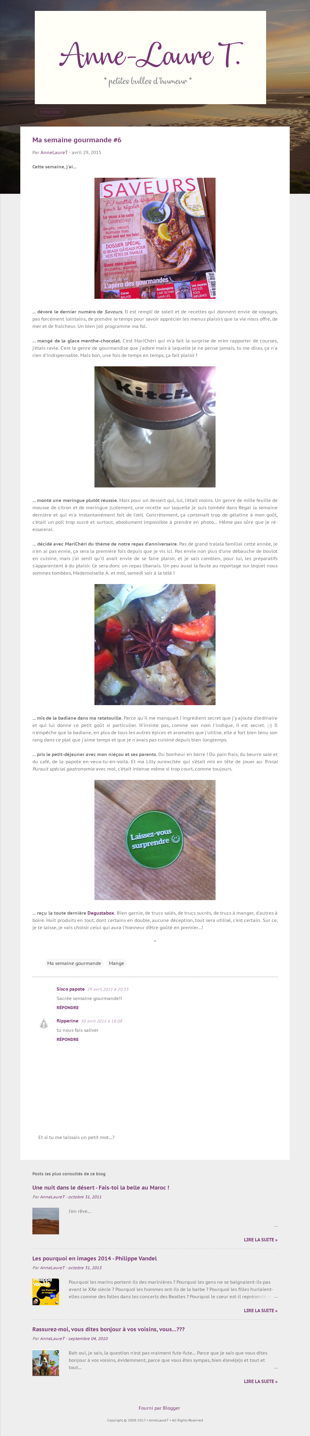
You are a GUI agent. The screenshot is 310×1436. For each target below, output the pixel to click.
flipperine (67, 1021)
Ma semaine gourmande (74, 963)
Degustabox (100, 913)
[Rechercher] (286, 16)
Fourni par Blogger (158, 1408)
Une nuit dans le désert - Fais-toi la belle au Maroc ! (100, 1187)
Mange (116, 963)
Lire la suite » (261, 1240)
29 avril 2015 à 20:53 (107, 989)
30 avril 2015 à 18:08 (101, 1021)
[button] (274, 140)
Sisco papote (71, 989)
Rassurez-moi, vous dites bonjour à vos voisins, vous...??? (108, 1329)
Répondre (68, 1007)
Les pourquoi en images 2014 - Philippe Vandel (94, 1258)
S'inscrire (50, 112)
